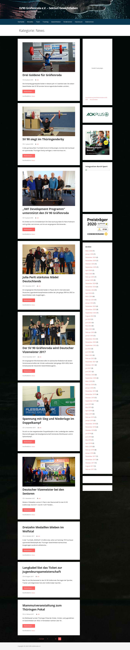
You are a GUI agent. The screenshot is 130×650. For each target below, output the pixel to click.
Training (45, 22)
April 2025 (88, 270)
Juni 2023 (88, 323)
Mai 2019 (88, 407)
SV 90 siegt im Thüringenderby (43, 139)
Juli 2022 (88, 349)
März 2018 (88, 447)
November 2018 (90, 427)
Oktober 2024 (90, 290)
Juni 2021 (88, 372)
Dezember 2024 (90, 283)
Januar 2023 (89, 336)
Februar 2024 (89, 300)
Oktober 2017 (90, 463)
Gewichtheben (56, 22)
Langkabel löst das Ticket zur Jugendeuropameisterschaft (42, 569)
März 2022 (88, 355)
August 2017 (89, 466)
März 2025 (88, 274)
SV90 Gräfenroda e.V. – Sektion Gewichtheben (48, 8)
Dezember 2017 (90, 456)
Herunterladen (94, 99)
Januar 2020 (89, 388)
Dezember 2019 (90, 391)
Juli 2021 (88, 368)
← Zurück (40, 639)
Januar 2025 (89, 280)
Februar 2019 (89, 417)
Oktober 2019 (90, 398)
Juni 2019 (88, 404)
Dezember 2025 (90, 257)
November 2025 (90, 261)
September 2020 (90, 378)
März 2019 (88, 414)
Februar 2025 (89, 277)
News (33, 96)
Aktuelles (30, 22)
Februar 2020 (89, 385)
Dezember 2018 (90, 424)
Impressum (78, 22)
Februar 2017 (89, 469)
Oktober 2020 (90, 375)
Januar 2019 (89, 420)
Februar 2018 (89, 450)
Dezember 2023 (90, 306)
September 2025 (90, 267)
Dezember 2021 (90, 362)
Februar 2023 (89, 332)
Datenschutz (89, 22)
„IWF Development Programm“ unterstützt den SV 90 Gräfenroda (45, 211)
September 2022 (90, 345)
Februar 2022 (89, 358)
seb (38, 80)
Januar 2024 (89, 303)
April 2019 (88, 411)
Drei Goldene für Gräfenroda (42, 75)
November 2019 (90, 394)
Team (38, 22)
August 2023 (89, 316)
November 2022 (90, 342)
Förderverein (67, 22)
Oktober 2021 (90, 365)
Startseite (21, 22)
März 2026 (88, 251)
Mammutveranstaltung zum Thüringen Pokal (42, 607)
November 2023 (90, 309)
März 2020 (88, 381)
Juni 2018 (88, 437)
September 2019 (90, 401)
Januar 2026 (89, 254)
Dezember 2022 (90, 339)
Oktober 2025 (90, 264)
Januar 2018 (89, 453)
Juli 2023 (88, 319)
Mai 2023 (88, 326)
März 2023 (88, 329)
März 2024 (88, 296)
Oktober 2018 (90, 430)
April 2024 (88, 293)
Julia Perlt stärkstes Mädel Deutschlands (40, 279)
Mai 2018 (88, 440)
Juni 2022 (88, 352)
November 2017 (90, 460)
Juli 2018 (88, 433)
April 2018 (88, 443)
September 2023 (90, 313)
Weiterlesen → (29, 91)
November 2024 (90, 287)
